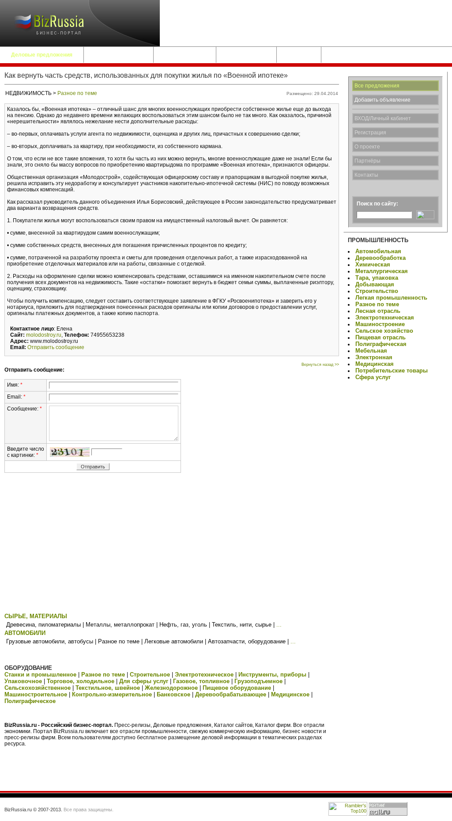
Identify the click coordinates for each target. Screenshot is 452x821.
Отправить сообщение (55, 347)
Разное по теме (77, 93)
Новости (299, 55)
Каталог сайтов (185, 55)
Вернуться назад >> (320, 364)
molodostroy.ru (43, 335)
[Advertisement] (172, 544)
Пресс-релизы (246, 55)
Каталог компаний (118, 55)
